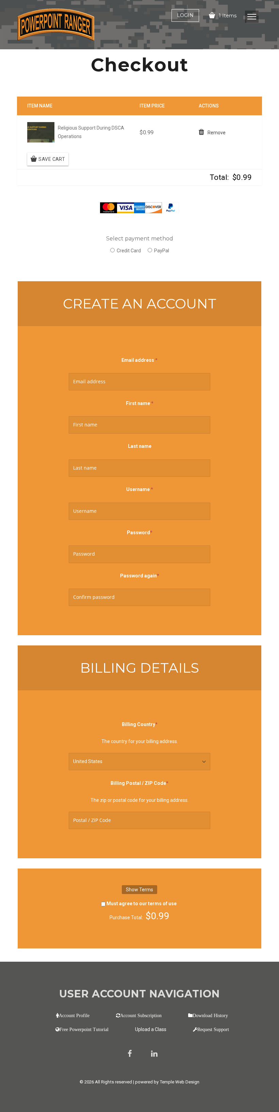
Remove (217, 132)
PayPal (161, 250)
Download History (210, 1015)
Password (139, 531)
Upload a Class (150, 1029)
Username (139, 488)
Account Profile (74, 1015)
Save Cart (51, 159)
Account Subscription (141, 1015)
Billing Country (140, 723)
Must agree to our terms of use (141, 903)
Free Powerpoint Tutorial (84, 1029)
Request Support (213, 1029)
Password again (139, 575)
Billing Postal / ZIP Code (139, 782)
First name (139, 403)
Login (185, 15)
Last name (139, 446)
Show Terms (139, 889)
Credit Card (129, 250)
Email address (139, 360)
